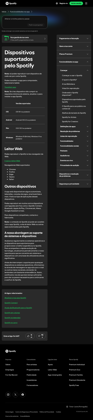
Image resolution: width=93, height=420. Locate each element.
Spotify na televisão (12, 317)
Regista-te (64, 3)
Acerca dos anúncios (11, 416)
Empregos (9, 369)
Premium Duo (74, 369)
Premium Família (76, 375)
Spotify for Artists (69, 117)
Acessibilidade (25, 416)
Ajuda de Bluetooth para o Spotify (18, 307)
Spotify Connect (11, 302)
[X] (15, 394)
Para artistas (32, 364)
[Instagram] (8, 394)
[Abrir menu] (86, 3)
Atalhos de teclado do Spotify (74, 113)
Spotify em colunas (12, 312)
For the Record (11, 375)
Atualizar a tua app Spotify (15, 298)
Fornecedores (32, 385)
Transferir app (10, 87)
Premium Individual (77, 364)
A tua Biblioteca (68, 84)
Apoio (50, 364)
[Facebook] (22, 394)
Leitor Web (52, 369)
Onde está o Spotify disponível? (70, 93)
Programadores (33, 369)
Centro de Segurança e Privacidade (26, 412)
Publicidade (31, 375)
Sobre (7, 364)
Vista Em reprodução (70, 88)
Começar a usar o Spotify (72, 75)
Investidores (32, 380)
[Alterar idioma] (57, 3)
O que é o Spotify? (69, 79)
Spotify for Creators (70, 121)
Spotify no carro (11, 322)
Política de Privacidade (47, 412)
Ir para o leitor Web (12, 160)
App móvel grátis (55, 375)
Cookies (58, 412)
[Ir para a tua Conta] (44, 38)
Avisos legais (9, 412)
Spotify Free (74, 385)
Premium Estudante (77, 380)
